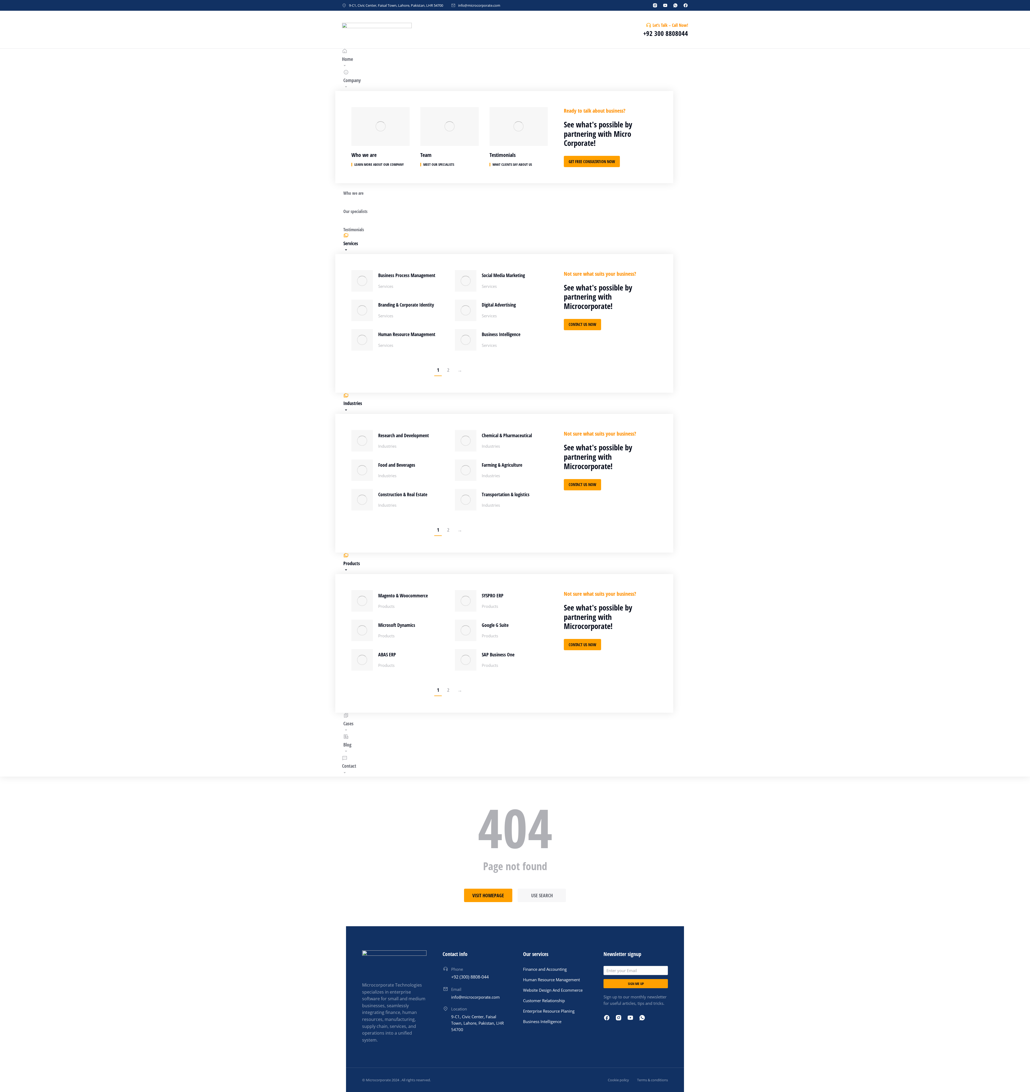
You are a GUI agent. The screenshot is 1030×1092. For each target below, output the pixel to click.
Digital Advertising (499, 305)
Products (386, 606)
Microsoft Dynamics (396, 625)
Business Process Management (406, 275)
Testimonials (503, 155)
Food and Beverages (396, 465)
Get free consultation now (592, 161)
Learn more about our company (379, 164)
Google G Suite (495, 625)
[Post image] (362, 281)
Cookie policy (618, 1080)
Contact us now (582, 324)
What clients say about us (512, 164)
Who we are (364, 155)
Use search (542, 895)
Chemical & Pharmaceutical (507, 435)
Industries (387, 446)
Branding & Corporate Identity (406, 305)
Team (426, 155)
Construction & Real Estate (402, 494)
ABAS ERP (387, 654)
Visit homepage (488, 895)
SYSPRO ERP (492, 595)
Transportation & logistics (505, 494)
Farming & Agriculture (502, 465)
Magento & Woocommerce (403, 595)
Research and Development (403, 435)
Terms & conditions (652, 1080)
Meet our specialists (438, 164)
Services (385, 286)
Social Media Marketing (503, 275)
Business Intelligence (501, 334)
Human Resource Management (406, 334)
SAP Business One (498, 654)
